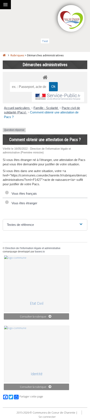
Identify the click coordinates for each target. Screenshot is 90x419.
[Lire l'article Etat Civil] (36, 276)
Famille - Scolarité (46, 108)
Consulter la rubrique (33, 316)
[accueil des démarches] (45, 77)
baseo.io (40, 251)
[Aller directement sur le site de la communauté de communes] (71, 19)
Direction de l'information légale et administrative (32, 248)
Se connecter (47, 417)
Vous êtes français (23, 193)
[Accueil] (4, 55)
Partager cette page (31, 396)
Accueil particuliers (17, 108)
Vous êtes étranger (23, 203)
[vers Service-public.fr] (58, 97)
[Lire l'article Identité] (36, 347)
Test (45, 41)
